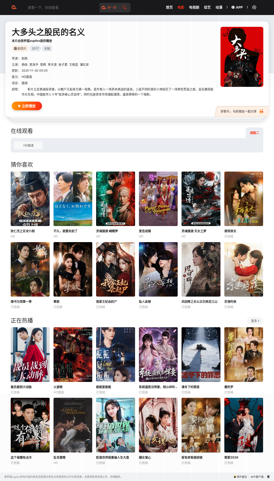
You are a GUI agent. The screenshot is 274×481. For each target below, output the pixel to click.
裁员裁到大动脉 (21, 387)
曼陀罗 (228, 387)
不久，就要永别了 (65, 231)
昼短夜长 (230, 231)
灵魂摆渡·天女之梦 (194, 231)
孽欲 (57, 301)
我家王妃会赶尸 (106, 301)
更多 (254, 321)
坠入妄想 (145, 301)
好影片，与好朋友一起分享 (239, 111)
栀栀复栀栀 (103, 387)
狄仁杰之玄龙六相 (23, 231)
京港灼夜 (230, 301)
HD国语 (28, 145)
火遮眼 (58, 387)
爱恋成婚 (145, 231)
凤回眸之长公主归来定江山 (199, 301)
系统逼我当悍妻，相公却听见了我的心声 (158, 387)
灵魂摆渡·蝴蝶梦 (107, 231)
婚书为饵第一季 (21, 301)
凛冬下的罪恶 (191, 387)
